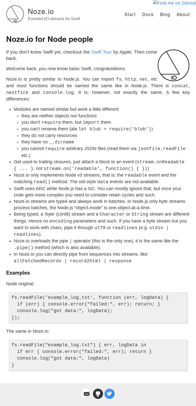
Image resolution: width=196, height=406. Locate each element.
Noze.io (41, 11)
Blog (165, 14)
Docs (148, 14)
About (183, 14)
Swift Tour (101, 52)
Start (130, 14)
